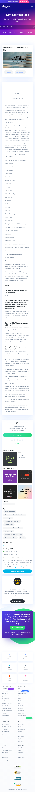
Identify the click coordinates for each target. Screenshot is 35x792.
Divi (19, 688)
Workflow (4, 700)
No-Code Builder (6, 698)
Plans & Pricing (21, 718)
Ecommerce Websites (7, 703)
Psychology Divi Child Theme (12, 521)
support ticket (18, 567)
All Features (4, 688)
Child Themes (18, 32)
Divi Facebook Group (7, 750)
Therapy (22, 537)
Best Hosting (21, 741)
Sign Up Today (17, 627)
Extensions (28, 32)
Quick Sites (4, 696)
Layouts (8, 37)
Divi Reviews (5, 757)
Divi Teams (21, 700)
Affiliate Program (6, 760)
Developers (4, 713)
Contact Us (21, 752)
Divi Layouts (5, 693)
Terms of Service (22, 755)
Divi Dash (20, 708)
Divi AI (19, 698)
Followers (9, 657)
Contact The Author (17, 571)
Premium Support (6, 715)
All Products (7, 32)
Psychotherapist (9, 524)
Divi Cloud (20, 696)
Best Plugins (21, 736)
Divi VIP (20, 703)
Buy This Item (17, 435)
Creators (16, 37)
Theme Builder (5, 705)
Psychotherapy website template (13, 534)
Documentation (5, 724)
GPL (4, 545)
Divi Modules (5, 691)
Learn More (23, 1)
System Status (5, 734)
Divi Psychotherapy (10, 511)
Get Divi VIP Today (17, 601)
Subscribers (25, 668)
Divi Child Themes (9, 504)
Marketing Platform (6, 708)
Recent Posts (21, 724)
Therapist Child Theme (10, 537)
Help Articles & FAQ (6, 726)
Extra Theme (21, 710)
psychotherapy (8, 531)
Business (20, 731)
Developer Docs (5, 731)
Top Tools (20, 739)
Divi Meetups (5, 747)
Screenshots (20, 72)
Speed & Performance (7, 710)
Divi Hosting (21, 705)
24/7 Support (5, 729)
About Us (20, 747)
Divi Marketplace (22, 693)
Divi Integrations (6, 755)
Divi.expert (21, 453)
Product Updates (22, 726)
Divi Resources (21, 729)
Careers (20, 750)
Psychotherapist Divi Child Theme (13, 528)
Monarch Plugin (22, 715)
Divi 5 (19, 691)
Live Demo (9, 72)
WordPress (21, 734)
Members (25, 657)
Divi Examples (5, 752)
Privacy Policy (21, 757)
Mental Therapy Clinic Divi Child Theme (15, 514)
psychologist (8, 518)
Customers (25, 37)
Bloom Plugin (21, 713)
